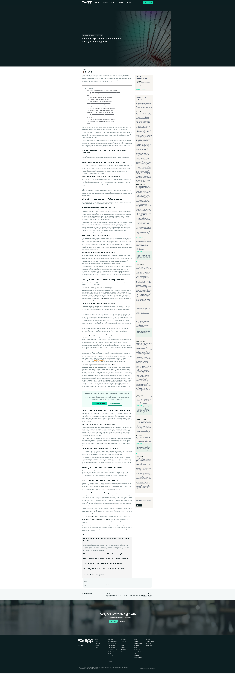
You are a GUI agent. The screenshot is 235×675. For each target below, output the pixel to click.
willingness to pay (101, 473)
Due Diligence (111, 653)
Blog (122, 643)
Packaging (136, 647)
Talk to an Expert (148, 2)
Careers (122, 651)
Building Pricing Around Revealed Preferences (98, 117)
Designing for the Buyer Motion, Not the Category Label (100, 112)
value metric (98, 80)
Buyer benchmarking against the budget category (101, 101)
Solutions (97, 645)
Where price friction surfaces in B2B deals (99, 99)
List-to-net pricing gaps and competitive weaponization (102, 108)
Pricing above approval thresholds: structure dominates (102, 115)
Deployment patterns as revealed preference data (101, 110)
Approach (97, 643)
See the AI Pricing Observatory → (142, 89)
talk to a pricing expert (115, 529)
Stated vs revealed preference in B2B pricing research (102, 119)
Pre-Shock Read (111, 645)
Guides (122, 645)
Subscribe (139, 505)
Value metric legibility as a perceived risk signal (100, 104)
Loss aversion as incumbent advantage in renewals (101, 97)
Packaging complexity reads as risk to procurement (101, 106)
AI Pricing (136, 641)
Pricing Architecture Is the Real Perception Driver (98, 103)
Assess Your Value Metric (99, 403)
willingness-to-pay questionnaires (115, 470)
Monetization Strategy (112, 655)
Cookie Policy (149, 645)
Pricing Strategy (111, 647)
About (96, 647)
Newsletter (123, 649)
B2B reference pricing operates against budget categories (103, 93)
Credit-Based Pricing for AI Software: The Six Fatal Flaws (116, 595)
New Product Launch (112, 651)
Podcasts (123, 647)
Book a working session (115, 403)
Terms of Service (150, 641)
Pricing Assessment (112, 641)
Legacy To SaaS (111, 657)
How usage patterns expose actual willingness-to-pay (102, 121)
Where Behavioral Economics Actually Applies (98, 95)
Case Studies (123, 641)
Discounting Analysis (112, 649)
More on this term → (139, 237)
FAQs (88, 123)
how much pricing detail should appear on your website (95, 519)
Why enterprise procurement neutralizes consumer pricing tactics (105, 92)
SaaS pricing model (105, 443)
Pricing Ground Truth (112, 643)
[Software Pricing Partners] (87, 2)
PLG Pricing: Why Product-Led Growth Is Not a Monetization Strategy (141, 595)
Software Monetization (138, 651)
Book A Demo (113, 621)
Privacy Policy (149, 643)
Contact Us (122, 621)
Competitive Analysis (138, 657)
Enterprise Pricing (137, 649)
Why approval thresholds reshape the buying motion (102, 114)
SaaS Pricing (136, 645)
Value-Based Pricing (138, 643)
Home (96, 641)
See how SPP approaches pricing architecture (97, 529)
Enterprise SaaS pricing (87, 516)
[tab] (107, 544)
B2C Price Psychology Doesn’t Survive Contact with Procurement (102, 90)
